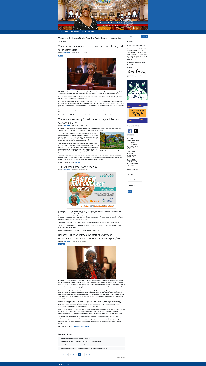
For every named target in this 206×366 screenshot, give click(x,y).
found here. (77, 162)
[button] (66, 31)
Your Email (131, 185)
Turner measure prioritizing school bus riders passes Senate (76, 338)
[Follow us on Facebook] (130, 130)
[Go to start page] (59, 353)
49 (86, 354)
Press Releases (66, 52)
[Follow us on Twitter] (135, 130)
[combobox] (134, 36)
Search (145, 36)
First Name (131, 174)
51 (92, 354)
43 (67, 354)
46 (76, 354)
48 (82, 354)
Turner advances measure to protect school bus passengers (76, 345)
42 (63, 354)
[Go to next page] (95, 353)
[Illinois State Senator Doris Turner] (103, 15)
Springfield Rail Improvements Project (80, 326)
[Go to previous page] (61, 353)
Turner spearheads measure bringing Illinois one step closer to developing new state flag (83, 348)
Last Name (131, 180)
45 (73, 354)
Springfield (61, 244)
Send (129, 191)
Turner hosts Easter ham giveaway (77, 166)
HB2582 (61, 55)
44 (70, 354)
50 (89, 354)
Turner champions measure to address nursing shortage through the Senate (80, 341)
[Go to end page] (97, 353)
